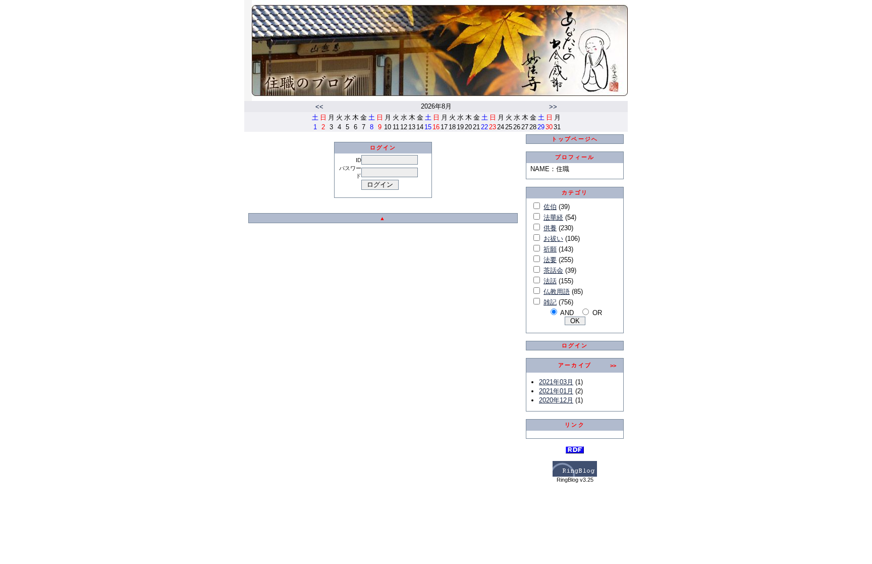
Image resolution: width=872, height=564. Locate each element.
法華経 (553, 217)
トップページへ (575, 139)
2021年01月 (556, 391)
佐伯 (550, 207)
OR (597, 313)
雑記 (550, 302)
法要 (550, 260)
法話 (550, 281)
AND (567, 313)
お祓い (553, 238)
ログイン (575, 345)
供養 (550, 228)
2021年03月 (556, 382)
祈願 (550, 249)
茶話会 (553, 270)
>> (553, 107)
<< (319, 107)
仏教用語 (556, 291)
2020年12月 (556, 400)
